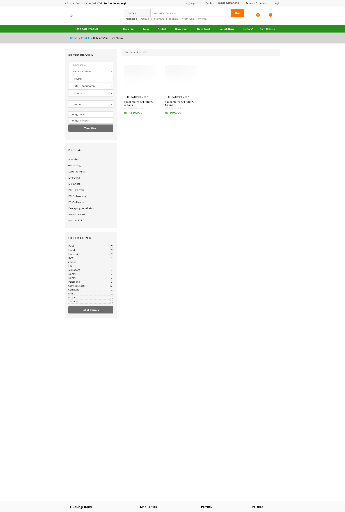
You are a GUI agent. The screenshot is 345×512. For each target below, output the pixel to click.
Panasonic (90, 281)
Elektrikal (73, 159)
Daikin (90, 246)
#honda (173, 18)
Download (203, 28)
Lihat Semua (91, 309)
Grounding (74, 165)
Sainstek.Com (90, 285)
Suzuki (90, 297)
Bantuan (222, 3)
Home (73, 37)
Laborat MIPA (76, 171)
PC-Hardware (76, 189)
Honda (90, 250)
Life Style (74, 177)
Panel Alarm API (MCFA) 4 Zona (138, 103)
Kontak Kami (226, 28)
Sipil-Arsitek (75, 220)
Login (277, 3)
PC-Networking (77, 196)
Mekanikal (74, 183)
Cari (237, 12)
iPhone (90, 261)
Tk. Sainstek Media (137, 97)
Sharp (90, 293)
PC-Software (76, 202)
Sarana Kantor (77, 214)
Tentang (248, 28)
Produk (85, 37)
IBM (90, 258)
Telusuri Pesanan (256, 3)
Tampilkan (90, 128)
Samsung (90, 289)
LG (90, 265)
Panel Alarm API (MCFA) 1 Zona (179, 103)
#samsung (188, 18)
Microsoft (90, 269)
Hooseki (90, 254)
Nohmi (90, 273)
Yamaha (90, 301)
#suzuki (144, 18)
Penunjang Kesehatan (81, 208)
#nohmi (202, 18)
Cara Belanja (267, 28)
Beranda (128, 28)
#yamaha (158, 18)
